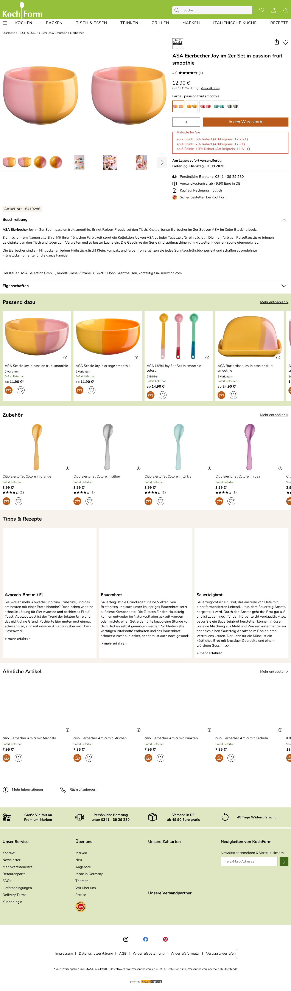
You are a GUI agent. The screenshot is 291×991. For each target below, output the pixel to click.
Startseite (9, 33)
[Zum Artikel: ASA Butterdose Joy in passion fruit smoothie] (250, 336)
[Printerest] (165, 939)
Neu (78, 860)
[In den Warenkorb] (8, 390)
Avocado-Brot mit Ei (24, 595)
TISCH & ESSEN (28, 33)
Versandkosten (210, 88)
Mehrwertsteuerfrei (18, 867)
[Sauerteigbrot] (241, 559)
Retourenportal (14, 874)
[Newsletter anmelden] (284, 861)
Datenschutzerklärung (96, 953)
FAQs (7, 880)
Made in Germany (89, 874)
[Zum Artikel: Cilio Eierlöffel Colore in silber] (107, 447)
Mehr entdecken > (274, 302)
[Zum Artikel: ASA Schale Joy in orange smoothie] (108, 336)
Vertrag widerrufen (221, 953)
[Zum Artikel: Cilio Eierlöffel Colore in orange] (37, 447)
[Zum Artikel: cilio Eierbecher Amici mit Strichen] (107, 709)
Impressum (64, 953)
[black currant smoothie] (232, 106)
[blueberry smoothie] (219, 106)
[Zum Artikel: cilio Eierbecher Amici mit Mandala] (37, 709)
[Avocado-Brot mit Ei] (49, 559)
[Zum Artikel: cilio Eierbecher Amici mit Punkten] (179, 709)
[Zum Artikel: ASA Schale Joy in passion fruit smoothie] (37, 336)
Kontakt (9, 853)
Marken (81, 853)
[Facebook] (145, 939)
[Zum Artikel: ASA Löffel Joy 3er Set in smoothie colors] (179, 336)
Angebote (83, 867)
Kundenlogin (12, 902)
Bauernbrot (111, 595)
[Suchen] (178, 10)
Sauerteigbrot (210, 595)
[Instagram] (125, 939)
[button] (276, 42)
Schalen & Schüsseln (54, 33)
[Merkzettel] (261, 10)
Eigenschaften (16, 285)
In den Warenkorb (245, 122)
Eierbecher (77, 33)
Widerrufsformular (185, 953)
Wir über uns (85, 888)
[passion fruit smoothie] (178, 106)
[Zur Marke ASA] (177, 43)
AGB (123, 953)
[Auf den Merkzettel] (285, 42)
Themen (81, 880)
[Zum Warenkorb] (285, 10)
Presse (80, 894)
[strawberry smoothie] (205, 106)
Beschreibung (15, 219)
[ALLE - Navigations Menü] (5, 23)
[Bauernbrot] (145, 559)
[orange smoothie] (192, 106)
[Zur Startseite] (22, 10)
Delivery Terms (14, 894)
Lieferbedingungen (17, 888)
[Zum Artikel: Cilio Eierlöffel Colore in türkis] (179, 447)
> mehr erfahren (17, 638)
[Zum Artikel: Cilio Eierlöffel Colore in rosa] (249, 447)
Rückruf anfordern (83, 789)
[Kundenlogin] (273, 10)
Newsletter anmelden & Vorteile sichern (252, 852)
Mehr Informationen (27, 789)
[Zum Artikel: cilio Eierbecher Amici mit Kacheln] (249, 709)
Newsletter (11, 860)
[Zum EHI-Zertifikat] (175, 197)
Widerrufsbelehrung (149, 953)
